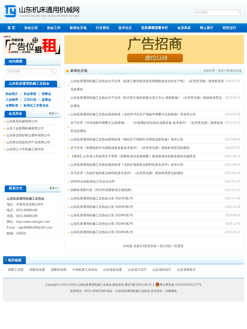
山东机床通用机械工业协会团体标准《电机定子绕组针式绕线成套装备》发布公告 (126, 139)
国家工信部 (16, 269)
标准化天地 (78, 28)
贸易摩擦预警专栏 (154, 28)
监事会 (46, 99)
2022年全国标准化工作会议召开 (92, 181)
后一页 (172, 246)
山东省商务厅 (186, 269)
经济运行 (229, 28)
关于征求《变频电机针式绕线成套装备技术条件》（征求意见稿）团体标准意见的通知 (130, 148)
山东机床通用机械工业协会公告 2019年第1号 (101, 215)
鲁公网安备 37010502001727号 (181, 284)
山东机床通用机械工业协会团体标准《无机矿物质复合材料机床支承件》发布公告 (126, 164)
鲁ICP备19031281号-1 (139, 284)
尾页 (180, 246)
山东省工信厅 (137, 269)
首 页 (11, 28)
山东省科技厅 (161, 269)
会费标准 (12, 105)
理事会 (46, 94)
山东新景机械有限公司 (22, 120)
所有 (121, 284)
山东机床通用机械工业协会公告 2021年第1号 (101, 198)
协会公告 (31, 28)
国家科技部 (59, 269)
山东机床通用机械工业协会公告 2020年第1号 (101, 207)
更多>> (53, 113)
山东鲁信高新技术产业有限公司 (28, 141)
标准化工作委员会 (36, 105)
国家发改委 (37, 269)
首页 (221, 70)
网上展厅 (206, 28)
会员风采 (184, 28)
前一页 (158, 246)
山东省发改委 (112, 269)
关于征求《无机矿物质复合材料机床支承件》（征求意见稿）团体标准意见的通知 (126, 173)
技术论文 (125, 28)
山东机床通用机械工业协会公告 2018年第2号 (101, 223)
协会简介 (12, 94)
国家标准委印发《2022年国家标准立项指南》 (102, 190)
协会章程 (30, 94)
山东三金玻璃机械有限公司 (25, 127)
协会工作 (54, 28)
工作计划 (30, 99)
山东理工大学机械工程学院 (25, 148)
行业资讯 (102, 28)
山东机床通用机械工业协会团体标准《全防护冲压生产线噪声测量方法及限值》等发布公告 (133, 114)
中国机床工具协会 (84, 269)
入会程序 (12, 99)
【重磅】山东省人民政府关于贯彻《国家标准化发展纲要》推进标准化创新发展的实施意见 (133, 156)
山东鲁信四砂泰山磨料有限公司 (28, 134)
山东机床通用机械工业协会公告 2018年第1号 (101, 232)
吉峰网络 (171, 291)
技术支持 (156, 291)
